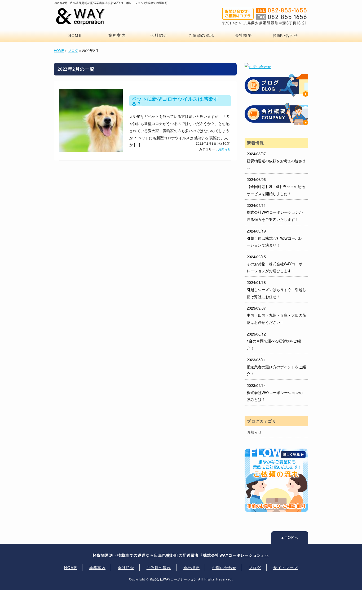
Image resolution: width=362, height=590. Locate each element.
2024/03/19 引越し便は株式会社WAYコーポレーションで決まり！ (275, 238)
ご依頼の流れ (201, 35)
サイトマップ (285, 567)
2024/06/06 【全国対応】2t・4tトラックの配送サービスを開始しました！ (276, 186)
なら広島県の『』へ (181, 555)
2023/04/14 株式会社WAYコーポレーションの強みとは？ (275, 392)
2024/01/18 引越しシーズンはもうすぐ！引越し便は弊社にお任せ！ (276, 289)
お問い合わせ (285, 35)
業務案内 (117, 35)
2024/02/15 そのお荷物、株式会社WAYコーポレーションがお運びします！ (275, 263)
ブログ (73, 50)
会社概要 (243, 35)
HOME (74, 35)
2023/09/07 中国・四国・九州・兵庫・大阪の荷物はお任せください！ (276, 315)
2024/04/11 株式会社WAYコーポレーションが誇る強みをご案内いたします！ (275, 212)
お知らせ (224, 149)
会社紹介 (159, 35)
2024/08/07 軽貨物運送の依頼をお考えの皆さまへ (276, 160)
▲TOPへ (290, 537)
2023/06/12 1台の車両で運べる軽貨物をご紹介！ (274, 341)
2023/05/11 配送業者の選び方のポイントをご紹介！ (276, 366)
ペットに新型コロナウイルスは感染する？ (175, 101)
